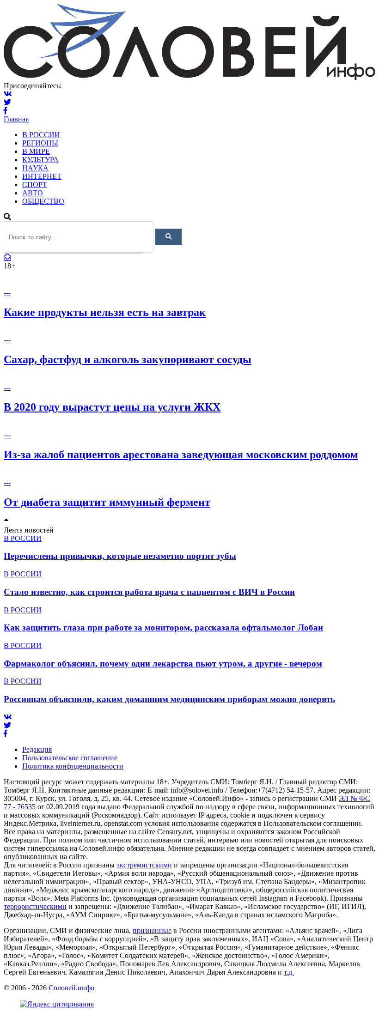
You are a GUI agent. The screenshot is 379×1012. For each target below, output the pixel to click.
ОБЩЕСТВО (43, 201)
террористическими (35, 906)
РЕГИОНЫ (40, 143)
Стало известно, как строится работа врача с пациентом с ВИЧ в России (149, 592)
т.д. (289, 972)
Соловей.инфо (71, 988)
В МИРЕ (36, 151)
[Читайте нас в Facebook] (5, 111)
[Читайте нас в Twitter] (7, 102)
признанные (152, 930)
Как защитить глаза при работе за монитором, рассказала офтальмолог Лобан (163, 627)
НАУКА (35, 168)
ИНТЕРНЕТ (41, 176)
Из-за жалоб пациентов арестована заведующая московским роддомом (181, 454)
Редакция (37, 749)
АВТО (32, 193)
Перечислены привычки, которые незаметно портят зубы (120, 556)
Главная (16, 119)
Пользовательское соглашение (69, 758)
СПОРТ (34, 184)
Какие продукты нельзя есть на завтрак (105, 312)
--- (7, 293)
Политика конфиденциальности (72, 766)
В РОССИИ (41, 135)
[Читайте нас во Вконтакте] (8, 94)
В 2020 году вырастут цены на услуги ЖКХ (112, 407)
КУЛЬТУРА (40, 160)
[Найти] (168, 237)
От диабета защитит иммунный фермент (107, 502)
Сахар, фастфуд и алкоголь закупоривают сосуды (127, 359)
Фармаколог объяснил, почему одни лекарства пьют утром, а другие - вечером (163, 663)
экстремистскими (144, 865)
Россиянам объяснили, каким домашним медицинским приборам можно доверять (169, 699)
